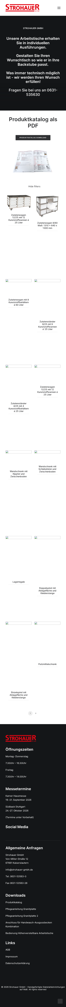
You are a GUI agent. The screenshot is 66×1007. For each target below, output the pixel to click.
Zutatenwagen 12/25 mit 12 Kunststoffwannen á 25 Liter (18, 219)
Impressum (12, 956)
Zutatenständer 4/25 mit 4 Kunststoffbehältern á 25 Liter (19, 407)
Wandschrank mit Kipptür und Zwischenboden (18, 474)
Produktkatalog (14, 902)
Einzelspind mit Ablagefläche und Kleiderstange (18, 695)
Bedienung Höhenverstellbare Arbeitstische (29, 933)
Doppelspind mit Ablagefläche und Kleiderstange (47, 590)
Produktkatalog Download (33, 137)
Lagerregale (19, 581)
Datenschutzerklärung (18, 963)
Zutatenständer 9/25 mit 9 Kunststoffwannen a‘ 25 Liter (47, 325)
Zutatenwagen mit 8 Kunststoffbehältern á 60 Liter (18, 302)
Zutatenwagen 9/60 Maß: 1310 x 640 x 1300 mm (47, 225)
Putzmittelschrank (47, 664)
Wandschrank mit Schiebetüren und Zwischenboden (47, 469)
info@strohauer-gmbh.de (19, 869)
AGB (8, 949)
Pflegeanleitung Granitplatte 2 (22, 915)
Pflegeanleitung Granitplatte (21, 909)
